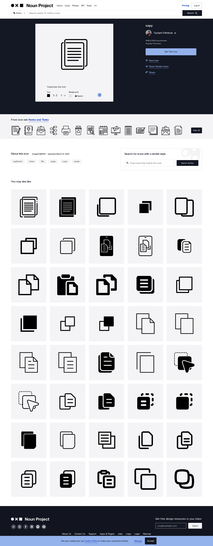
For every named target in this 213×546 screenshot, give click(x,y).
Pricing (185, 5)
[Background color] (70, 96)
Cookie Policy (90, 541)
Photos (75, 5)
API (82, 5)
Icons (67, 5)
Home (59, 5)
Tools (89, 5)
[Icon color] (48, 95)
